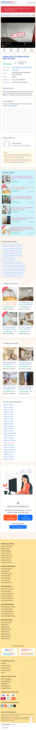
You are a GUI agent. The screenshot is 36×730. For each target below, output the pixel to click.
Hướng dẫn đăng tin (6, 681)
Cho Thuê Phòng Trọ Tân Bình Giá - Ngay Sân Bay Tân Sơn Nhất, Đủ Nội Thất (25, 303)
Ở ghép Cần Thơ (5, 631)
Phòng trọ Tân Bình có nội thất (12, 245)
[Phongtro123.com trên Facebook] (2, 706)
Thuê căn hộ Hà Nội (6, 591)
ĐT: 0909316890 (11, 517)
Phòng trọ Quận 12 (9, 431)
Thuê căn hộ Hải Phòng (7, 598)
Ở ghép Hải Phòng (5, 636)
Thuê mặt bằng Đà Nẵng (7, 611)
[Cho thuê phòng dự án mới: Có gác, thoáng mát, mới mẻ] (10, 319)
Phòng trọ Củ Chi (8, 454)
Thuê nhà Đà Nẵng (5, 575)
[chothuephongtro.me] (27, 654)
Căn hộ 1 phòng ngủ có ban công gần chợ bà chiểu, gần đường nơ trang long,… (9, 388)
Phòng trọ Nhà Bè (9, 459)
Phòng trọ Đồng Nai (6, 558)
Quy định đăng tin (5, 686)
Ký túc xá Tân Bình (9, 259)
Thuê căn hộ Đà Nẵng (6, 596)
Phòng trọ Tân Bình (9, 442)
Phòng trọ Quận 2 (9, 407)
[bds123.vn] (9, 650)
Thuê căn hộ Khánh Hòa (7, 600)
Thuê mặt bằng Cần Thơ (7, 613)
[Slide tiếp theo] (32, 31)
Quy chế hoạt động (6, 665)
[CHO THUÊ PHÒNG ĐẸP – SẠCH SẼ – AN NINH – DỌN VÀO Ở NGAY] (10, 294)
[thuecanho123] (9, 654)
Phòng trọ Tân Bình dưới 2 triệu (13, 262)
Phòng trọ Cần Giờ (9, 452)
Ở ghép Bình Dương (6, 629)
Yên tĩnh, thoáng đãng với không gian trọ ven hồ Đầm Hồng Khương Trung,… (26, 388)
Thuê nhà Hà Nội (5, 571)
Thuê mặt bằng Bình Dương (8, 616)
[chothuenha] (27, 650)
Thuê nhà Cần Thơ (5, 580)
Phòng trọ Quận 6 (9, 416)
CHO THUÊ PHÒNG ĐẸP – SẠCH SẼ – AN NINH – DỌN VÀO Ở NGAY (10, 303)
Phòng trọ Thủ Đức (9, 447)
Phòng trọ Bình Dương (6, 555)
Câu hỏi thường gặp (6, 679)
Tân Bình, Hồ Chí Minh (8, 309)
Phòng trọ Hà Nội (5, 548)
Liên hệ (3, 672)
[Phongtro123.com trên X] (11, 706)
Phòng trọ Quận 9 (9, 423)
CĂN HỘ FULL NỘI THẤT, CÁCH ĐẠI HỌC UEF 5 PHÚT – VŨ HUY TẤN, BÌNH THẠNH (9, 363)
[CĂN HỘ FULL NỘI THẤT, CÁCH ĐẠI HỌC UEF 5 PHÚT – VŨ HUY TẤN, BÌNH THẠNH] (10, 354)
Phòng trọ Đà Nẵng (6, 551)
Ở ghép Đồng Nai (5, 634)
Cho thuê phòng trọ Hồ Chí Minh (13, 276)
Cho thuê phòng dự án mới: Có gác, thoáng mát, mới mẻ (10, 328)
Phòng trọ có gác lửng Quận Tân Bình (14, 265)
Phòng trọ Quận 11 (9, 428)
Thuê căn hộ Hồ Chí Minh (7, 589)
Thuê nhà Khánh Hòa (6, 582)
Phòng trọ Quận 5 (9, 414)
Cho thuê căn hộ (6, 586)
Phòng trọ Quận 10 (9, 426)
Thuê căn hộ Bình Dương (7, 593)
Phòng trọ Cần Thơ (5, 553)
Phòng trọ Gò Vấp (8, 438)
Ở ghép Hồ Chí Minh (6, 622)
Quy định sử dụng (5, 668)
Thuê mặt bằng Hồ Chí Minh (8, 607)
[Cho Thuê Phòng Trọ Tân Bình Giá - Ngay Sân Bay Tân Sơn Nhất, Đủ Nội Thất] (26, 294)
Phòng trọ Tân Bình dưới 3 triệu (13, 255)
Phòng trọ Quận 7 (9, 419)
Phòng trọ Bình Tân (9, 435)
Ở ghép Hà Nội (4, 624)
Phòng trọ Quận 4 (9, 412)
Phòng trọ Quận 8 (9, 421)
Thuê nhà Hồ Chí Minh (6, 569)
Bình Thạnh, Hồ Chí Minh (9, 369)
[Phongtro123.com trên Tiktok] (14, 706)
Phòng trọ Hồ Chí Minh (6, 546)
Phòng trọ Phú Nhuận (10, 440)
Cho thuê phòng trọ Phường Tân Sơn (14, 269)
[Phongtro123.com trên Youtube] (5, 706)
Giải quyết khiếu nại (6, 688)
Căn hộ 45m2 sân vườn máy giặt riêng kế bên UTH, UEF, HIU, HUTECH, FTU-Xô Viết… (25, 363)
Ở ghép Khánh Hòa (6, 638)
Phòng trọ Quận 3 (9, 409)
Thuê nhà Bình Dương (6, 573)
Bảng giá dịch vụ (5, 683)
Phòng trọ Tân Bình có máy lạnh (13, 248)
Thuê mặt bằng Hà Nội (6, 609)
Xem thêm (21, 157)
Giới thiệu (3, 663)
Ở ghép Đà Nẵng (5, 627)
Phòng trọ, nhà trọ (7, 544)
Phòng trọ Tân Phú (9, 445)
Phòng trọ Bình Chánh (10, 450)
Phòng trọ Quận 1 (9, 404)
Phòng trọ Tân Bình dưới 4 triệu (13, 252)
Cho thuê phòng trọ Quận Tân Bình (22, 67)
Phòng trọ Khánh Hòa (6, 562)
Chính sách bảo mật (6, 670)
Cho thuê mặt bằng (7, 604)
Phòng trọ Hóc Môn (9, 457)
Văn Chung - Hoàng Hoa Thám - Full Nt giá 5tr (25, 328)
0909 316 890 (10, 717)
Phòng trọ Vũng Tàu (6, 560)
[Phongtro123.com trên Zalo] (8, 706)
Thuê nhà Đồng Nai (6, 578)
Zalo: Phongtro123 (18, 527)
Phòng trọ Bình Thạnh (10, 433)
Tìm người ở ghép (6, 620)
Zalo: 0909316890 (26, 517)
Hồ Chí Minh (15, 70)
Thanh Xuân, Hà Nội (24, 393)
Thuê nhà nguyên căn (8, 566)
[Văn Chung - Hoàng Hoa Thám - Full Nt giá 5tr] (26, 319)
